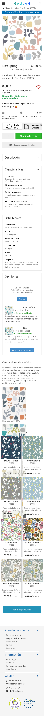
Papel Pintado (12, 8)
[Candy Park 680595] (11, 529)
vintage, (17, 265)
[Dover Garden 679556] (11, 447)
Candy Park (11, 542)
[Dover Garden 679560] (33, 488)
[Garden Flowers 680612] (33, 529)
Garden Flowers (33, 542)
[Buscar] (40, 3)
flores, (31, 262)
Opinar (22, 299)
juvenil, (15, 262)
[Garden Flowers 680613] (11, 570)
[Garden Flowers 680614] (33, 570)
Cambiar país (8, 106)
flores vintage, (27, 265)
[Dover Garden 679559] (11, 488)
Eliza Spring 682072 (11, 421)
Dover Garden (11, 460)
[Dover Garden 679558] (33, 447)
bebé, (25, 262)
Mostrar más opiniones (22, 350)
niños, (20, 262)
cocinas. (16, 267)
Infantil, (8, 262)
